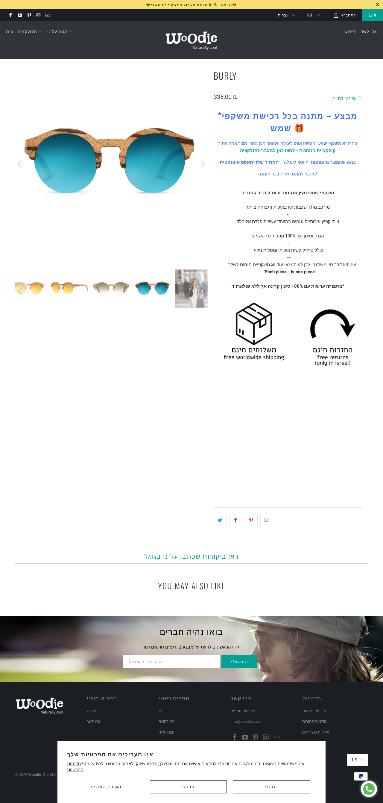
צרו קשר (369, 31)
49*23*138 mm (230, 440)
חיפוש (350, 31)
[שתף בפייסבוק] (235, 520)
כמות (218, 457)
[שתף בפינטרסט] (251, 520)
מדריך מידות (344, 98)
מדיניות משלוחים (315, 732)
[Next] (202, 164)
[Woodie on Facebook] (10, 15)
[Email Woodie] (47, 15)
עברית (283, 14)
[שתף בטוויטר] (220, 520)
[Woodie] (191, 40)
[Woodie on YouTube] (19, 15)
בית (9, 31)
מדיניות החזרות (314, 721)
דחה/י (271, 787)
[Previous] (21, 164)
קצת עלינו (57, 31)
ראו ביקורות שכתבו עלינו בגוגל (191, 555)
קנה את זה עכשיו (324, 485)
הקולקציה (28, 31)
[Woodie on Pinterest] (28, 15)
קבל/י (188, 787)
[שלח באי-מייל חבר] (266, 520)
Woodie (34, 774)
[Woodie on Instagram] (38, 15)
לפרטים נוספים (242, 711)
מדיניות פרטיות (314, 711)
